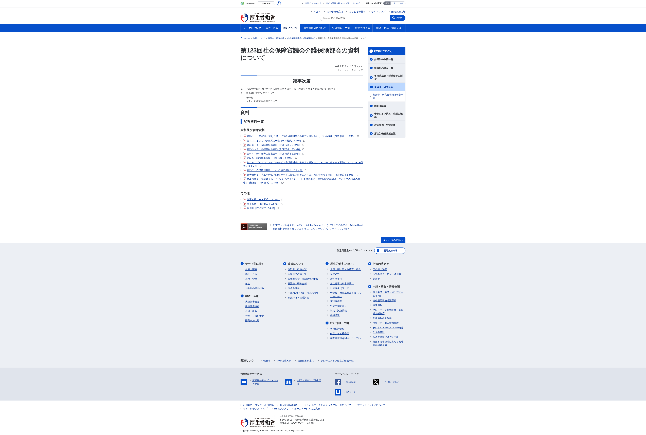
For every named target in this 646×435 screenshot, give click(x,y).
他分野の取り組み (254, 288)
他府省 (266, 360)
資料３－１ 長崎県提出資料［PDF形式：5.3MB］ (274, 145)
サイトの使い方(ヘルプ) (255, 408)
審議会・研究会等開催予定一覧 (388, 96)
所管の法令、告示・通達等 (387, 274)
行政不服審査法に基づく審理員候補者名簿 (388, 343)
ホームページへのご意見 (307, 408)
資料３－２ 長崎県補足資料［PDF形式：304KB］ (274, 149)
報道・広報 (252, 296)
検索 (399, 17)
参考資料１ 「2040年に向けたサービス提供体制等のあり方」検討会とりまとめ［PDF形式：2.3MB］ (301, 174)
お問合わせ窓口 (335, 11)
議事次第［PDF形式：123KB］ (263, 199)
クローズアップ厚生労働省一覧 (337, 360)
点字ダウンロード (313, 3)
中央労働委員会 (338, 306)
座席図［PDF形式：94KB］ (261, 208)
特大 (402, 3)
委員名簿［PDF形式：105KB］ (263, 203)
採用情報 (335, 315)
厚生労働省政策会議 (385, 133)
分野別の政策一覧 (383, 59)
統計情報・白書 (339, 323)
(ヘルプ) (356, 3)
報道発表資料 (252, 306)
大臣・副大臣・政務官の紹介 (345, 269)
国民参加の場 (398, 11)
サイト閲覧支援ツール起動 (338, 3)
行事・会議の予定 (254, 315)
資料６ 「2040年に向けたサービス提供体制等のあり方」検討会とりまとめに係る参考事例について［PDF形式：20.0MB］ (303, 164)
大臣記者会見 (252, 301)
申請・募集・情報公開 (386, 286)
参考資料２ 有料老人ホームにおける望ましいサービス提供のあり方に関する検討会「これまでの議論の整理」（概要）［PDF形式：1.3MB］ (301, 181)
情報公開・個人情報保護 (386, 322)
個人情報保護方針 (289, 405)
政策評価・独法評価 (385, 125)
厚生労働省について (342, 263)
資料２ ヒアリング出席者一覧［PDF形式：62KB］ (274, 140)
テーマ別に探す (254, 263)
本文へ (317, 11)
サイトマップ (378, 11)
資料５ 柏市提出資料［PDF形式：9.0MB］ (270, 158)
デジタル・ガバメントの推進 (388, 327)
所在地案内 (336, 278)
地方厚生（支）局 (339, 288)
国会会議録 (380, 106)
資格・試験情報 (338, 310)
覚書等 (376, 278)
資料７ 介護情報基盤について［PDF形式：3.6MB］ (275, 170)
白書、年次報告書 (339, 333)
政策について (383, 51)
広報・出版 (251, 311)
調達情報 (377, 305)
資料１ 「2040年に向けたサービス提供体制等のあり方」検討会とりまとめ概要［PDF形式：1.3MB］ (301, 136)
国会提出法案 (380, 269)
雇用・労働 (251, 278)
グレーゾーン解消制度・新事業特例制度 (388, 312)
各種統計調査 (337, 328)
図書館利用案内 (306, 360)
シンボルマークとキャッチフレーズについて (327, 405)
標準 (387, 3)
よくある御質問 (357, 11)
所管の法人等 (284, 360)
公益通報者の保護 (382, 318)
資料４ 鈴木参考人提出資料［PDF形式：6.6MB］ (274, 153)
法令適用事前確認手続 (384, 300)
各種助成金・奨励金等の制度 (388, 77)
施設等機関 (336, 301)
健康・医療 (251, 269)
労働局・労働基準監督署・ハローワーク (345, 295)
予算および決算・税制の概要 (388, 115)
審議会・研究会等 (383, 87)
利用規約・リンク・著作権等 (258, 405)
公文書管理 (379, 332)
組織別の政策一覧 (383, 68)
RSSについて (281, 408)
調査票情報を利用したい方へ (345, 338)
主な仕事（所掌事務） (342, 283)
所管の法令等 (381, 263)
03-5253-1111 (298, 423)
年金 (247, 283)
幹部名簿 (335, 274)
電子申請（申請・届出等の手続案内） (388, 294)
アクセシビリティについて (371, 405)
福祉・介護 (251, 274)
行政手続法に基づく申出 (386, 337)
